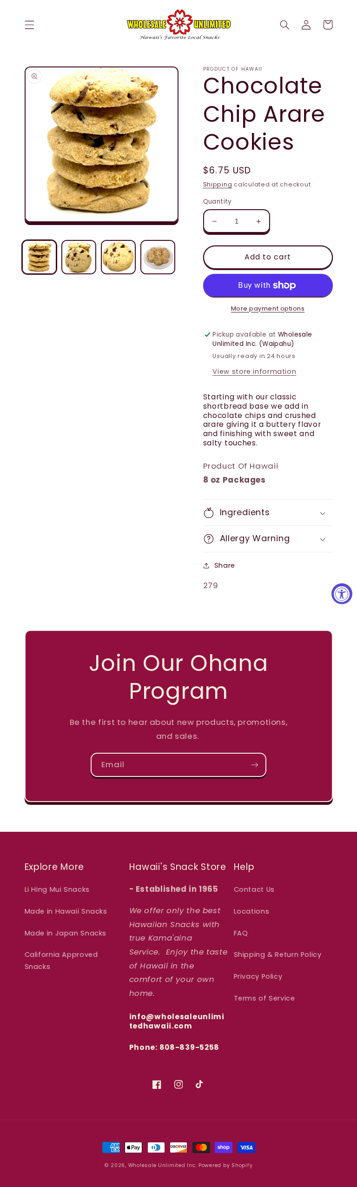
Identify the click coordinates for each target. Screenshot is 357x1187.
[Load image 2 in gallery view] (78, 257)
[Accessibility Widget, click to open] (341, 593)
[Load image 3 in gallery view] (118, 257)
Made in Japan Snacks (66, 933)
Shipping (217, 184)
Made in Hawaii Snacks (66, 911)
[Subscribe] (254, 764)
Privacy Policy (258, 976)
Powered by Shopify (225, 1165)
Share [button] (224, 565)
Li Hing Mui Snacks (57, 889)
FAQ (241, 933)
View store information (254, 371)
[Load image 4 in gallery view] (157, 257)
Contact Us (254, 889)
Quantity (217, 201)
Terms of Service (264, 998)
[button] (29, 24)
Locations (252, 911)
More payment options (268, 308)
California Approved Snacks (61, 960)
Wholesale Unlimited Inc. (162, 1165)
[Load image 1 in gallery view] (39, 257)
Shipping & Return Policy (278, 954)
